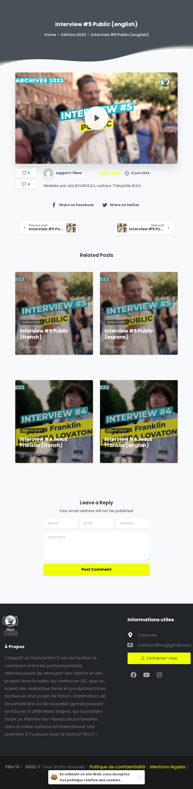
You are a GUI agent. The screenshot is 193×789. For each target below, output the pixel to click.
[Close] (140, 777)
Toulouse (147, 635)
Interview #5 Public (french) (44, 334)
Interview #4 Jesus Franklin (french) (43, 442)
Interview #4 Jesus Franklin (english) (128, 442)
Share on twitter (125, 204)
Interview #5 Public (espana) (129, 334)
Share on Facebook (76, 204)
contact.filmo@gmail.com (164, 645)
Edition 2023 (73, 34)
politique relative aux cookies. (94, 780)
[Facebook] (133, 675)
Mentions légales (167, 767)
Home (50, 34)
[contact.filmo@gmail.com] (130, 645)
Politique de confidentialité (117, 767)
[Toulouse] (130, 635)
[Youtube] (146, 675)
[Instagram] (159, 675)
